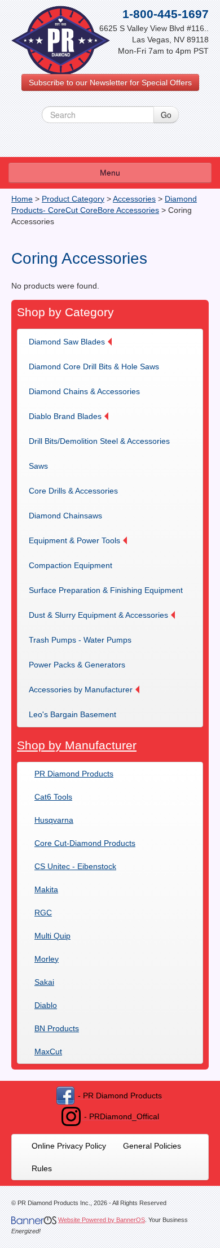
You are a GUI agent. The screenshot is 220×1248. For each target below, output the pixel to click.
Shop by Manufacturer (77, 745)
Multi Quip (52, 935)
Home (22, 198)
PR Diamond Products (73, 773)
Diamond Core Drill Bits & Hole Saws (94, 366)
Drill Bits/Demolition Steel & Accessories (99, 441)
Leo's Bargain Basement (72, 714)
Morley (46, 958)
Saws (38, 465)
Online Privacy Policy (69, 1145)
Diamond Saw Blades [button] (67, 341)
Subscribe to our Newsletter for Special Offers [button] (110, 82)
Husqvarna (53, 819)
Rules (42, 1168)
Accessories (134, 198)
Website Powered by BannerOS (101, 1219)
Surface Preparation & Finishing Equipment (106, 590)
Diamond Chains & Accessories (84, 391)
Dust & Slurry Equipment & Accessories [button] (98, 614)
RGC (43, 912)
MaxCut (48, 1051)
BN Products (56, 1028)
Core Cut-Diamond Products (84, 843)
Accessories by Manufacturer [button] (81, 689)
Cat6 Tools (53, 796)
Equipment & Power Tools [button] (74, 540)
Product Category (73, 198)
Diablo (45, 1005)
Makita (46, 889)
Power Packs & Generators (77, 664)
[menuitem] (74, 341)
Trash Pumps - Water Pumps (80, 639)
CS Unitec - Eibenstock (75, 866)
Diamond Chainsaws (65, 515)
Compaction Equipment (70, 565)
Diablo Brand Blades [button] (65, 416)
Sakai (44, 982)
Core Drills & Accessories (73, 490)
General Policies (152, 1145)
